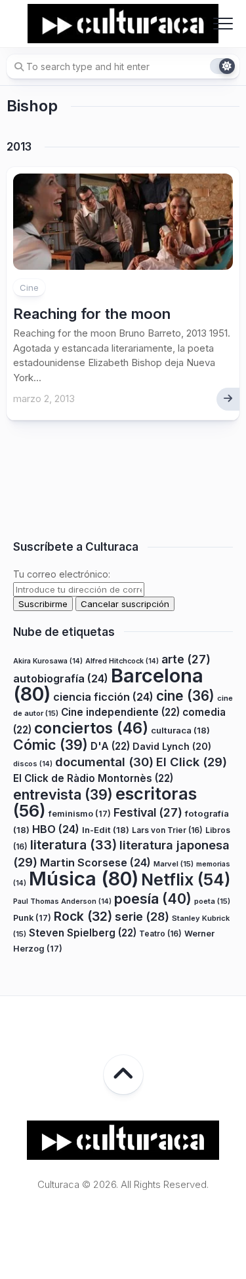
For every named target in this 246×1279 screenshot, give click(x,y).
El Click (191, 761)
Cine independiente (120, 712)
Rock (83, 916)
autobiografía (60, 678)
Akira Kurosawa (48, 661)
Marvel (174, 863)
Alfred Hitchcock (122, 661)
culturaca (180, 730)
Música (83, 878)
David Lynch (172, 746)
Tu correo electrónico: (61, 574)
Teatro (160, 933)
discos (32, 764)
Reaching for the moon (92, 313)
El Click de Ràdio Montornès (93, 778)
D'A (110, 746)
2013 (19, 146)
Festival (147, 812)
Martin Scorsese (95, 862)
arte (186, 659)
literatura (73, 845)
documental (104, 761)
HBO (55, 829)
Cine (29, 287)
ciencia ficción (103, 696)
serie (142, 916)
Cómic (50, 744)
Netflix (185, 879)
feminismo (80, 814)
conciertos (91, 728)
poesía (153, 898)
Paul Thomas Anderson (62, 901)
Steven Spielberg (82, 933)
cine (185, 696)
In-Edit (105, 830)
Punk (32, 918)
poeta (212, 901)
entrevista (63, 794)
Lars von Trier (167, 830)
